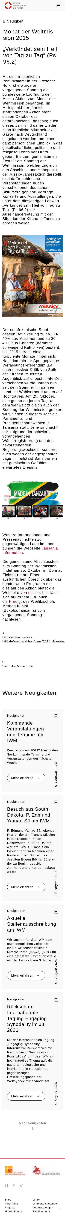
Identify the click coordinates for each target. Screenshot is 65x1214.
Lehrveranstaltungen (45, 1203)
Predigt (15, 601)
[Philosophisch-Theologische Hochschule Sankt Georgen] (46, 1172)
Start (8, 1199)
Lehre (36, 1199)
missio (34, 592)
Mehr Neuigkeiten (32, 1123)
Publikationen (41, 1211)
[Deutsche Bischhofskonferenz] (18, 1172)
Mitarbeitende (13, 1211)
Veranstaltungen (42, 1207)
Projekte (10, 1207)
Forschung (11, 1203)
